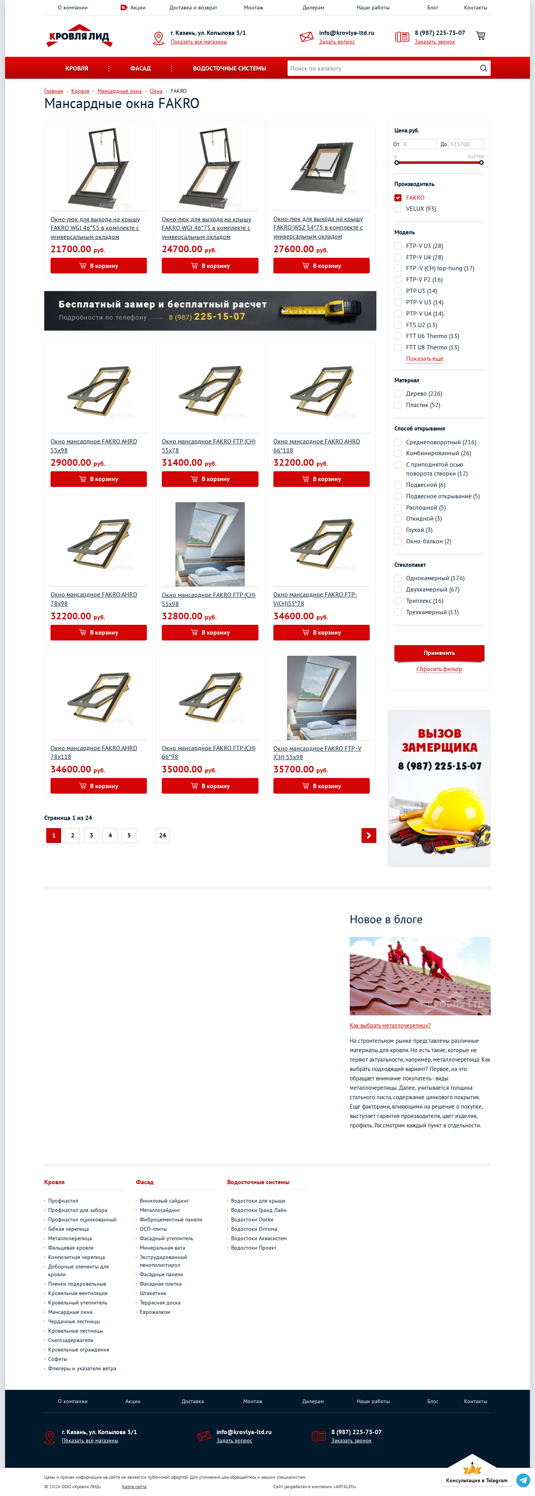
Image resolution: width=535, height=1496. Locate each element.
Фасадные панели (161, 1274)
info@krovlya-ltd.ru (346, 32)
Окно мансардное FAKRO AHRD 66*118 (316, 445)
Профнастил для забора (77, 1210)
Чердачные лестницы (74, 1321)
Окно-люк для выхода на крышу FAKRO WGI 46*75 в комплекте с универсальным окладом (206, 228)
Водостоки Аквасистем (259, 1238)
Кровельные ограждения (78, 1349)
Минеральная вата (162, 1247)
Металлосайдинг (160, 1210)
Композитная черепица (76, 1257)
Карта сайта (134, 1486)
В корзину (104, 266)
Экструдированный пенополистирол (163, 1261)
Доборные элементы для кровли (78, 1270)
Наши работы (373, 7)
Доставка (193, 1401)
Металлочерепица (70, 1238)
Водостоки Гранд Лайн (259, 1210)
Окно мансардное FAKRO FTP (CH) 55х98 (208, 599)
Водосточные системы (229, 68)
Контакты (475, 7)
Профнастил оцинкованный (82, 1219)
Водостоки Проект (254, 1247)
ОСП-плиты (153, 1228)
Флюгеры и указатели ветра (82, 1368)
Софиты (57, 1358)
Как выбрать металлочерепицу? (390, 1025)
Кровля (76, 68)
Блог (432, 7)
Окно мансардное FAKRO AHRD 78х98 (94, 598)
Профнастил (63, 1200)
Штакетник (153, 1293)
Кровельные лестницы (75, 1330)
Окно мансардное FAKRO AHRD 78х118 (94, 752)
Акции (138, 7)
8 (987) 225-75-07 (440, 32)
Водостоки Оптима (254, 1228)
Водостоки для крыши (258, 1200)
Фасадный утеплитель (166, 1238)
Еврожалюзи (155, 1311)
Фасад (140, 68)
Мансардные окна (70, 1311)
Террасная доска (160, 1302)
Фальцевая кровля (71, 1247)
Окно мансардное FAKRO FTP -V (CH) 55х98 (317, 752)
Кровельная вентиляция (78, 1293)
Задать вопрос (337, 41)
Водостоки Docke (252, 1219)
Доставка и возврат (193, 7)
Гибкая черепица (68, 1228)
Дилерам (313, 7)
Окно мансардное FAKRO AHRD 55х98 (94, 445)
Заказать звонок (435, 41)
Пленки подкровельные (77, 1283)
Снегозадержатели (71, 1340)
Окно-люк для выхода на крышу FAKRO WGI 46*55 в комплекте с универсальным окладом (95, 228)
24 (162, 835)
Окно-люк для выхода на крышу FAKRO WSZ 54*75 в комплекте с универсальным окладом (318, 228)
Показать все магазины (199, 41)
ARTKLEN (345, 1486)
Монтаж (253, 7)
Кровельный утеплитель (77, 1302)
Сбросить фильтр (439, 669)
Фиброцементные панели (171, 1219)
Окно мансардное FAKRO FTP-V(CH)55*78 (315, 598)
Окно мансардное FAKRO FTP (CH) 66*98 (208, 752)
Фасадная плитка (161, 1283)
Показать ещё (424, 358)
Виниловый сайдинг (164, 1200)
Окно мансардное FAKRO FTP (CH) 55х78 (208, 445)
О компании (73, 7)
